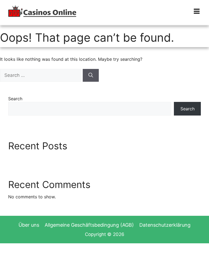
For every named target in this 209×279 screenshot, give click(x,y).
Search (15, 98)
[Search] (91, 75)
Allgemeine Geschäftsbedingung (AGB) (89, 225)
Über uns (29, 225)
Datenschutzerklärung (164, 225)
